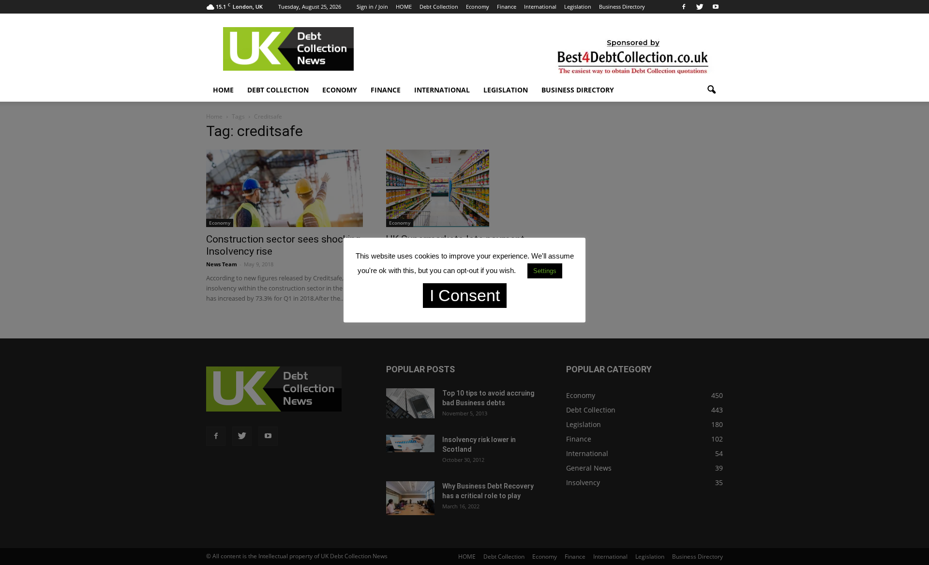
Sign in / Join (372, 6)
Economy (477, 6)
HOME (404, 6)
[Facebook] (683, 7)
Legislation (577, 6)
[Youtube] (715, 7)
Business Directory (622, 6)
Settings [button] (544, 271)
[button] (711, 90)
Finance (506, 6)
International (540, 6)
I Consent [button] (465, 295)
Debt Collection (439, 6)
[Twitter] (699, 7)
